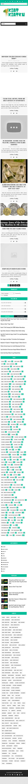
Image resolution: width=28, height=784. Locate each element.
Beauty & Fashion (5, 426)
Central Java (4, 434)
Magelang (3, 477)
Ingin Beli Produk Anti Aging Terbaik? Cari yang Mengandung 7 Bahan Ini (14, 335)
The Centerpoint (5, 525)
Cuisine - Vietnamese (5, 447)
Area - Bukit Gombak (6, 376)
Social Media (4, 520)
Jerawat (19, 472)
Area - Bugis (4, 374)
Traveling (14, 527)
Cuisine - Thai (17, 444)
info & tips (3, 469)
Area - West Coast (5, 419)
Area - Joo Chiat (14, 391)
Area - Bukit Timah (5, 379)
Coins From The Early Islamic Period (14, 229)
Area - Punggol (4, 406)
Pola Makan (13, 510)
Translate (5, 295)
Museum (16, 502)
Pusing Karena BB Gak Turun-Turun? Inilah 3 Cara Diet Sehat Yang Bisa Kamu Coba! (14, 319)
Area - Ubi (3, 416)
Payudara (3, 507)
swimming (3, 522)
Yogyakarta (19, 535)
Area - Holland (4, 389)
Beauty (21, 424)
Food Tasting (16, 457)
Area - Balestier (16, 366)
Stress (18, 520)
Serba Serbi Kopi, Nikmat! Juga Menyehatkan (10, 353)
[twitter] (5, 1)
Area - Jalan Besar (16, 389)
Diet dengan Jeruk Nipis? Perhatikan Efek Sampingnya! (13, 339)
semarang (10, 517)
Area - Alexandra (11, 363)
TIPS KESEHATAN (4, 527)
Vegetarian (4, 532)
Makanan (12, 477)
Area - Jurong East (16, 394)
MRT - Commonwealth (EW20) (7, 497)
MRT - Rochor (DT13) (19, 500)
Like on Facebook (6, 305)
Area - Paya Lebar (16, 404)
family (21, 452)
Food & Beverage (5, 457)
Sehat (2, 517)
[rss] (15, 1)
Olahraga (11, 505)
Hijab (2, 464)
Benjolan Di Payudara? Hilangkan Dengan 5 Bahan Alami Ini (13, 342)
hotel (9, 464)
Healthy (10, 462)
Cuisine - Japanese (5, 442)
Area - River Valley (5, 409)
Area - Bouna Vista (16, 371)
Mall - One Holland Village (7, 482)
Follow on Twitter (6, 302)
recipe (10, 512)
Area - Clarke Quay (19, 381)
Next (18, 285)
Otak (18, 505)
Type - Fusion (4, 530)
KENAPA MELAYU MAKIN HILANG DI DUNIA (14, 269)
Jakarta (17, 469)
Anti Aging (17, 361)
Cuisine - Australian (6, 437)
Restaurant (18, 512)
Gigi (2, 459)
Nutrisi (3, 505)
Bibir (14, 426)
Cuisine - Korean (17, 442)
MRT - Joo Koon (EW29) (6, 500)
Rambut (3, 512)
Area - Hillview (15, 386)
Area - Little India (5, 399)
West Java (20, 532)
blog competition (5, 429)
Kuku (8, 474)
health (3, 462)
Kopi (2, 474)
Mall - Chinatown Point (6, 479)
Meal (10, 489)
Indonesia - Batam (14, 467)
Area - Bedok (4, 369)
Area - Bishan (14, 369)
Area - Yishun (4, 421)
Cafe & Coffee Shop (12, 432)
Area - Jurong (4, 394)
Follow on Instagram (7, 311)
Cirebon (13, 434)
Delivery (3, 449)
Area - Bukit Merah (19, 376)
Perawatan (4, 510)
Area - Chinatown (18, 379)
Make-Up (20, 477)
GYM (8, 459)
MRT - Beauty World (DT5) (7, 492)
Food (21, 454)
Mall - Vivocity (17, 484)
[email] (17, 1)
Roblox (3, 515)
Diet (16, 449)
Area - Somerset (16, 411)
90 (15, 285)
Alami (2, 361)
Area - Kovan (14, 396)
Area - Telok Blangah (6, 414)
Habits (14, 459)
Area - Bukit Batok (15, 374)
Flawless (14, 454)
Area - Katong (4, 396)
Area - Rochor (17, 409)
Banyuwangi (4, 424)
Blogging (15, 429)
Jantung (3, 472)
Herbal (18, 462)
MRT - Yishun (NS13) (5, 502)
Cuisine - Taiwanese (5, 444)
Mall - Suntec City (5, 484)
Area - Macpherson (17, 399)
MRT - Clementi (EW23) (6, 495)
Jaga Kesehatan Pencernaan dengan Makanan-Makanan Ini (13, 349)
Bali (12, 421)
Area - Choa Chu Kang (6, 381)
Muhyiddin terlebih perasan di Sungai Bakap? (14, 57)
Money (16, 489)
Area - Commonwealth (18, 384)
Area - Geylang (4, 386)
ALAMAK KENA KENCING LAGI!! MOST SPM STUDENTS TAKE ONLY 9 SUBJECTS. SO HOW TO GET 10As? (14, 186)
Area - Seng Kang (5, 411)
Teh (11, 522)
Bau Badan (13, 424)
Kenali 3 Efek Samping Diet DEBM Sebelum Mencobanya (13, 327)
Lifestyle (15, 474)
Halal (21, 459)
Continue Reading (14, 68)
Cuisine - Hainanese (5, 439)
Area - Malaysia (4, 401)
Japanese (11, 472)
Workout (3, 535)
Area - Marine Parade (17, 401)
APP (2, 363)
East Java (3, 452)
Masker (3, 489)
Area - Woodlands (17, 419)
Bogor (2, 432)
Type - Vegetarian (15, 530)
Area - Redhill (15, 406)
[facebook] (8, 1)
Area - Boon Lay (4, 371)
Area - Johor (4, 391)
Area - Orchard (4, 404)
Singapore (19, 517)
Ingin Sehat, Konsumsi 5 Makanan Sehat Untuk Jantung (13, 331)
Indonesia (3, 467)
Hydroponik (17, 464)
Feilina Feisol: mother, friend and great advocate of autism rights (14, 100)
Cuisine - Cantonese (19, 437)
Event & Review (12, 452)
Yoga (11, 535)
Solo (12, 520)
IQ (11, 469)
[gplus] (10, 1)
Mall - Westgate (5, 487)
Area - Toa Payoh (19, 414)
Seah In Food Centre (13, 515)
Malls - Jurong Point (17, 487)
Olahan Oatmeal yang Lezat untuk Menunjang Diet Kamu (13, 346)
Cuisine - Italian (17, 439)
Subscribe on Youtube (7, 308)
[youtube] (20, 1)
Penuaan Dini (13, 507)
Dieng (10, 449)
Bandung (19, 421)
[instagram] (12, 1)
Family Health (4, 454)
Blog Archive (20, 316)
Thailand (18, 522)
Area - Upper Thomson (14, 416)
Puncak (21, 510)
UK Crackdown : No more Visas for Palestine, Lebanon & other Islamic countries (14, 142)
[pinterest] (22, 1)
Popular (7, 316)
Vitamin (12, 532)
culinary (16, 447)
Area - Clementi (4, 384)
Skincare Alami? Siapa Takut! (7, 324)
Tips (14, 525)
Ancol (9, 361)
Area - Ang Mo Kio (5, 366)
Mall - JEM (18, 479)
